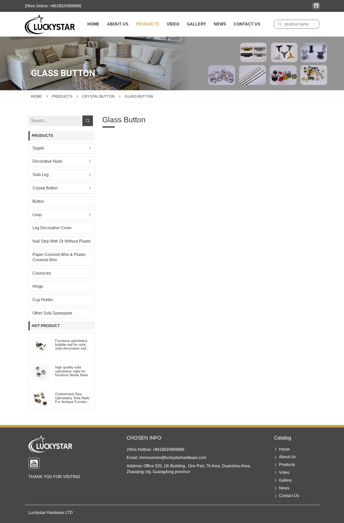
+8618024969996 (168, 449)
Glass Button (139, 96)
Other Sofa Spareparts (52, 313)
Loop (37, 215)
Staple (38, 148)
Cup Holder (42, 300)
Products (147, 24)
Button (38, 201)
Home (93, 24)
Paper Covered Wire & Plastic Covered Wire (59, 257)
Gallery (196, 24)
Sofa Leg (40, 174)
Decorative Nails (47, 161)
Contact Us (247, 24)
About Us (117, 24)
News (220, 24)
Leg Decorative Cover (52, 228)
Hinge (37, 286)
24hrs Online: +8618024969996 (53, 6)
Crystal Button (98, 96)
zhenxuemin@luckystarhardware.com (172, 457)
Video (173, 24)
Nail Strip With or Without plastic (61, 241)
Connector (41, 273)
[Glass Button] (50, 24)
